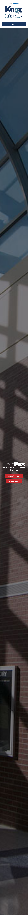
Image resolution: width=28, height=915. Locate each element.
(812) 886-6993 (15, 3)
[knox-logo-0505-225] (14, 7)
